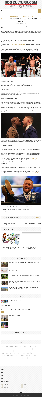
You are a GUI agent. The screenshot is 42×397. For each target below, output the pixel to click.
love (14, 353)
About (2, 375)
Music (28, 353)
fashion (14, 348)
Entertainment (16, 16)
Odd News (3, 355)
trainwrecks (7, 357)
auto (2, 346)
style (26, 355)
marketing (19, 353)
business (11, 346)
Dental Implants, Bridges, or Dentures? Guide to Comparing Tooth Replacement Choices (24, 269)
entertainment (4, 348)
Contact (2, 378)
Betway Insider (5, 155)
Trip (16, 357)
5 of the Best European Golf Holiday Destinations (20, 309)
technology (34, 355)
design (30, 346)
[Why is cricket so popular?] (4, 300)
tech (29, 355)
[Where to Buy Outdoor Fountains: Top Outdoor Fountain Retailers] (4, 275)
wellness (25, 357)
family (9, 348)
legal (7, 353)
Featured (23, 16)
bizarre (7, 346)
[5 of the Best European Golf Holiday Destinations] (4, 309)
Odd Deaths (32, 353)
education (34, 346)
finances (23, 348)
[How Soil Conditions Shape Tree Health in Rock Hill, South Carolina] (4, 262)
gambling (34, 348)
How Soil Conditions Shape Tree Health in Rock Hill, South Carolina (24, 263)
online (8, 355)
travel (12, 357)
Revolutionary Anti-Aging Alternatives (17, 323)
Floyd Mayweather (16, 217)
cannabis (16, 346)
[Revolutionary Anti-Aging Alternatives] (4, 322)
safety (12, 355)
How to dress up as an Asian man (16, 315)
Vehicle (21, 357)
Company (25, 346)
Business (10, 16)
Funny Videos (29, 348)
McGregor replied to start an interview (18, 44)
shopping (17, 355)
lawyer (3, 353)
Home (2, 372)
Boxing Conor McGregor (9, 217)
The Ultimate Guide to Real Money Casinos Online (31, 248)
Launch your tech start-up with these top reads (10, 248)
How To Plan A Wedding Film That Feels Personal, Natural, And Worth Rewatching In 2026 (24, 282)
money (24, 353)
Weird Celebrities (30, 16)
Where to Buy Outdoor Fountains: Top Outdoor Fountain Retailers (24, 275)
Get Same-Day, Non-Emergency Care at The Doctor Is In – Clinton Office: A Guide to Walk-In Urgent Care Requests (25, 288)
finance (19, 348)
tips (2, 357)
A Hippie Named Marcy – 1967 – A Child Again (10, 305)
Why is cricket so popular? (15, 300)
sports (22, 355)
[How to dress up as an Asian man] (4, 315)
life (10, 353)
